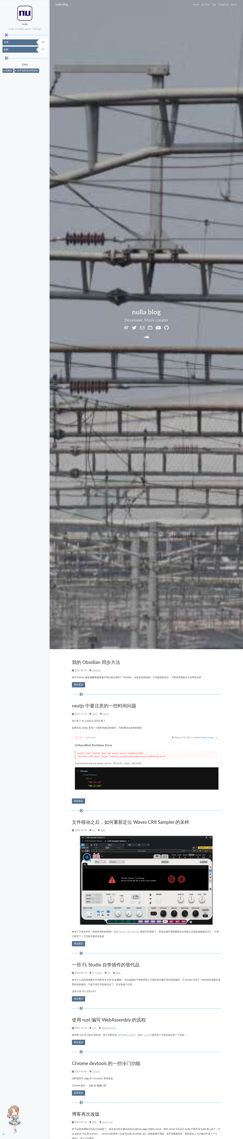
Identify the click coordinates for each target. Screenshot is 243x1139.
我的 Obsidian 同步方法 (96, 662)
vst (93, 830)
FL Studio (97, 973)
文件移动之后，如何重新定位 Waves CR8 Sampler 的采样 (130, 822)
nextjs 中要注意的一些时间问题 (104, 706)
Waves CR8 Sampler (129, 932)
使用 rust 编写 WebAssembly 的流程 (109, 1020)
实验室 (8, 71)
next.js (106, 714)
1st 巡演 (147, 1035)
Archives (205, 5)
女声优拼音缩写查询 (27, 71)
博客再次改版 (86, 1114)
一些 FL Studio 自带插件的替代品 (106, 965)
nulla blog (62, 4)
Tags (214, 5)
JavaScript (107, 1122)
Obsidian (96, 670)
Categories (223, 5)
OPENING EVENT (127, 1035)
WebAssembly (108, 1028)
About (234, 5)
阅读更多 (78, 685)
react (94, 714)
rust (94, 1028)
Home (196, 5)
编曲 (103, 830)
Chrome (96, 1071)
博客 (94, 1122)
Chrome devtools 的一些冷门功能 (106, 1063)
